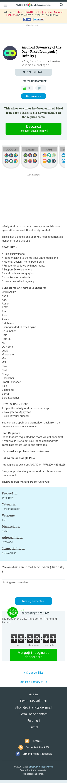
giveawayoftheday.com (41, 766)
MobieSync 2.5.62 (35, 613)
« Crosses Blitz (33, 672)
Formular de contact (33, 714)
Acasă (33, 694)
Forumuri (33, 720)
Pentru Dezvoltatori (33, 701)
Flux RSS (37, 741)
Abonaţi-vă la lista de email (33, 707)
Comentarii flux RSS (37, 747)
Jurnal (33, 727)
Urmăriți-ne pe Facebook (37, 753)
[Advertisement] (33, 35)
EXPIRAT (33, 72)
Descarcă (33, 128)
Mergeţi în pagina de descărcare (33, 654)
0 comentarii (33, 96)
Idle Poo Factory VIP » (33, 682)
